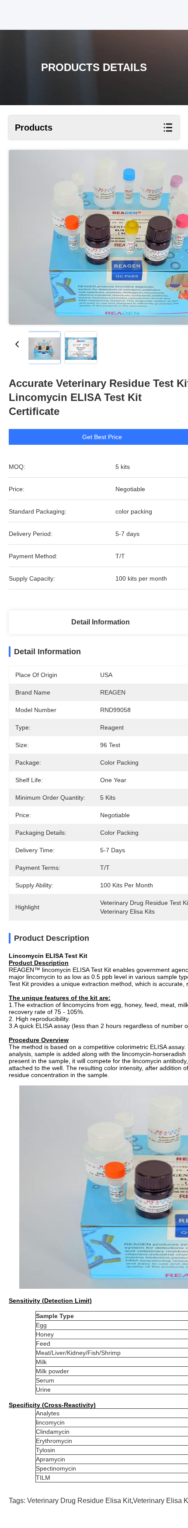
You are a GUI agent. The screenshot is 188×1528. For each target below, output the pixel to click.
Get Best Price (102, 436)
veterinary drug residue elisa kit (79, 1500)
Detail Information (100, 622)
